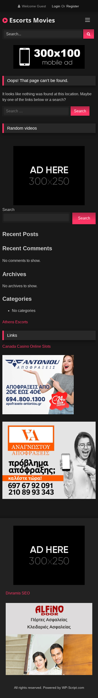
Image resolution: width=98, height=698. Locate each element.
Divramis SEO (18, 593)
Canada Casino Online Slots (26, 346)
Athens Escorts (15, 322)
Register (72, 6)
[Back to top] (83, 684)
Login (56, 6)
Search (8, 210)
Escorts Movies (31, 20)
